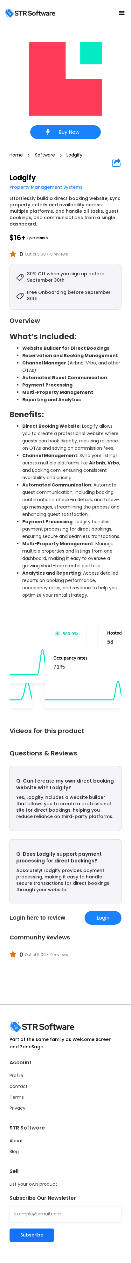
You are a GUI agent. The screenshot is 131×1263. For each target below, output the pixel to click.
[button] (121, 13)
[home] (30, 13)
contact (19, 1086)
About (16, 1140)
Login (103, 918)
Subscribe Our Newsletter (43, 1198)
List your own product (33, 1184)
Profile (16, 1075)
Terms (17, 1097)
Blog (14, 1151)
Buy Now (69, 132)
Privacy (17, 1108)
